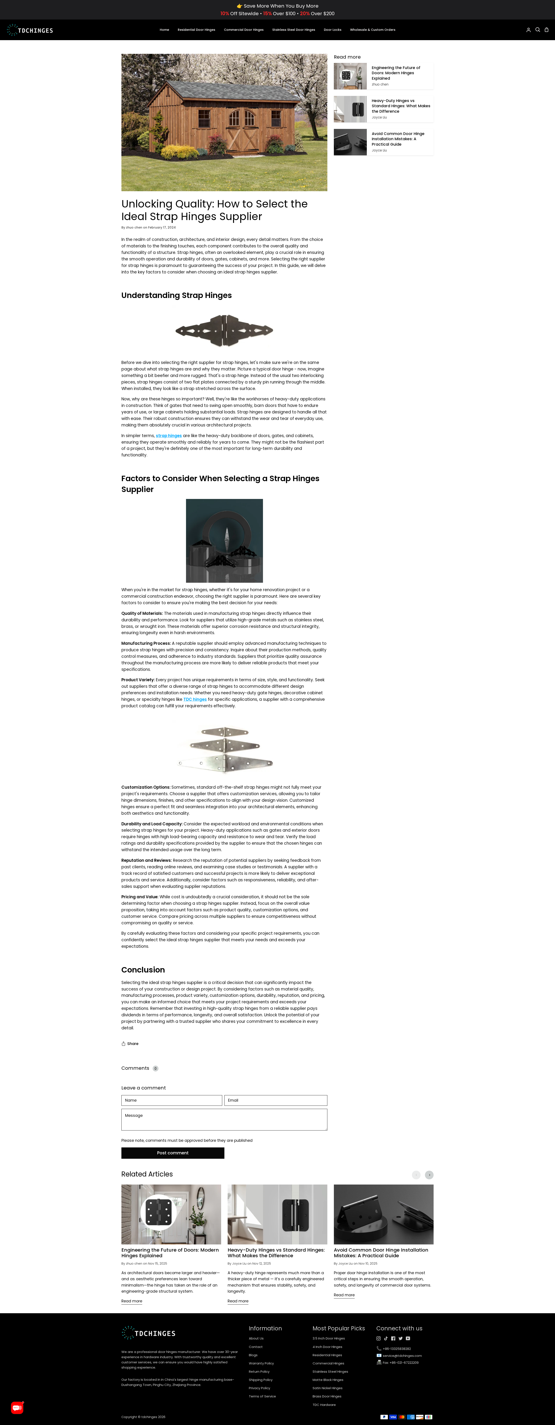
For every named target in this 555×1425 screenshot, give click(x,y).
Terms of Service (262, 1396)
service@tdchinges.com (399, 1355)
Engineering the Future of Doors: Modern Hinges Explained (170, 1253)
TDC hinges (195, 699)
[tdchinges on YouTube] (408, 1338)
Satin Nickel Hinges (328, 1388)
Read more (131, 1301)
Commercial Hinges (328, 1363)
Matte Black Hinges (328, 1379)
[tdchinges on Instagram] (378, 1338)
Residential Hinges (327, 1355)
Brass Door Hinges (327, 1396)
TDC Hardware (324, 1404)
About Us (256, 1338)
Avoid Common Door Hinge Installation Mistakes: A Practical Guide (381, 1253)
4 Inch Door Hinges (327, 1346)
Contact (256, 1346)
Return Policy (259, 1371)
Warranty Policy (261, 1363)
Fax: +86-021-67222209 (397, 1362)
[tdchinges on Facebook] (393, 1338)
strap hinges (169, 436)
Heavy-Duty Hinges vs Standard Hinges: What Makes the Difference (276, 1253)
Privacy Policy (259, 1388)
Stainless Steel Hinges (330, 1371)
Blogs (253, 1355)
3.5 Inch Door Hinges (329, 1338)
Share (133, 1043)
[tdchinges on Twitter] (400, 1338)
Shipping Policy (261, 1379)
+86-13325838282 (393, 1348)
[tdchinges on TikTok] (386, 1338)
